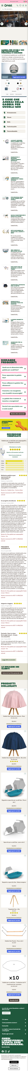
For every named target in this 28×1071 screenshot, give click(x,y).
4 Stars (2, 463)
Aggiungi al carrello (19, 77)
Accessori (14, 91)
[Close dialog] (26, 1)
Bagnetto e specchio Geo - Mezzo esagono (14, 882)
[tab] (14, 368)
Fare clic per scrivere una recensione (15, 455)
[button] (1, 23)
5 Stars (2, 460)
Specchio (12, 94)
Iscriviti (20, 8)
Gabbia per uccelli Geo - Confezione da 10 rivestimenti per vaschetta (14, 984)
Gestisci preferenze (14, 1068)
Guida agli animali (7, 1034)
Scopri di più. (6, 1047)
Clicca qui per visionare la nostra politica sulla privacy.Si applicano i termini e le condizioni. (21, 12)
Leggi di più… (14, 152)
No (6, 88)
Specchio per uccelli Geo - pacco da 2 (14, 842)
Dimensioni (5, 77)
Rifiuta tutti (14, 1065)
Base (7, 80)
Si (8, 88)
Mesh (21, 80)
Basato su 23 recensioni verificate (15, 452)
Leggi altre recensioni (8, 660)
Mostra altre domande (18, 414)
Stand (7, 85)
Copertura (21, 85)
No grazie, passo (21, 10)
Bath (7, 94)
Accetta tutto (14, 1062)
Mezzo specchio (19, 94)
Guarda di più (14, 1000)
